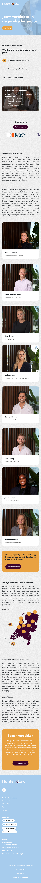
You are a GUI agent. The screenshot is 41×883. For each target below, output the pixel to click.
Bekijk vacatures (8, 609)
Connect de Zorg (11, 824)
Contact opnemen (13, 567)
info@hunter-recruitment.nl (10, 847)
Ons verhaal (6, 801)
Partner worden (20, 127)
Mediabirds (25, 877)
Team (4, 807)
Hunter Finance (10, 828)
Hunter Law (10, 820)
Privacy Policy (20, 869)
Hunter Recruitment (9, 832)
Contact (4, 810)
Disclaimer (20, 873)
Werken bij (5, 804)
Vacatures (7, 28)
